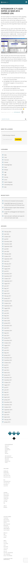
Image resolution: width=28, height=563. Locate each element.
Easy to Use (7, 458)
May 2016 (6, 315)
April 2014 (6, 335)
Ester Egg (8, 28)
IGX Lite (6, 447)
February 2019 (7, 264)
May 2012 (6, 367)
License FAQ (6, 485)
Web (5, 187)
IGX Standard (7, 448)
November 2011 (8, 380)
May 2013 (6, 353)
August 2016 (7, 308)
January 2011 (7, 399)
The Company (6, 543)
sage (5, 172)
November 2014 (8, 330)
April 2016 (6, 318)
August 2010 (7, 412)
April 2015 (6, 328)
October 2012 (7, 362)
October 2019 (7, 256)
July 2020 (6, 249)
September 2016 (8, 306)
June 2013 (6, 350)
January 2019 (7, 266)
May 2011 (6, 392)
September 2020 (8, 246)
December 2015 (8, 325)
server (5, 179)
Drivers (6, 452)
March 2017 (7, 293)
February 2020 (7, 254)
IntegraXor (17, 112)
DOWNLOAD (6, 471)
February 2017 (7, 296)
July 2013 (6, 348)
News (5, 167)
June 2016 (6, 313)
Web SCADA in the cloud (9, 457)
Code (5, 157)
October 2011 (7, 382)
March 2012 (7, 372)
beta (5, 155)
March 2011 (7, 397)
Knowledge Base (8, 165)
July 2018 (6, 271)
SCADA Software (6, 495)
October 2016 (7, 303)
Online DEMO (6, 468)
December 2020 (8, 241)
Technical (5, 535)
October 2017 (7, 278)
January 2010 (7, 422)
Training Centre (6, 498)
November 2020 (8, 244)
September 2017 (8, 281)
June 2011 (6, 390)
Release (6, 169)
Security (6, 177)
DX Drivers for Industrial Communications (13, 201)
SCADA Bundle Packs (7, 481)
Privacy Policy (6, 546)
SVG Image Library (7, 482)
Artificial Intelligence (7, 528)
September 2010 (8, 409)
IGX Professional (7, 449)
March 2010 (7, 417)
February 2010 (7, 419)
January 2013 (7, 355)
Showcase (6, 453)
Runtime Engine (6, 472)
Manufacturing (6, 525)
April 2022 (6, 234)
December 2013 (8, 340)
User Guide (5, 501)
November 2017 (8, 276)
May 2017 (6, 288)
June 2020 (6, 251)
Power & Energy (6, 519)
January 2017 (7, 298)
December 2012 (8, 357)
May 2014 (6, 333)
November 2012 (8, 360)
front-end (6, 160)
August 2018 (7, 268)
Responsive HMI (7, 461)
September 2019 (8, 259)
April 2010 (6, 414)
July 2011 (6, 387)
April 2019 (6, 261)
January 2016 (7, 323)
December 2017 (8, 273)
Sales (4, 534)
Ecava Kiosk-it (6, 484)
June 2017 (6, 286)
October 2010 (7, 407)
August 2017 (7, 283)
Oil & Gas (5, 522)
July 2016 (6, 310)
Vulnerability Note (8, 184)
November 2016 (8, 301)
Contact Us (5, 549)
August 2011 (7, 385)
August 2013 (7, 345)
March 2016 (7, 320)
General (6, 162)
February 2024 (7, 231)
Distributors (5, 507)
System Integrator (8, 182)
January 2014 (7, 338)
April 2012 (6, 370)
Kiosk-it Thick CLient (7, 475)
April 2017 (6, 291)
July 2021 (6, 239)
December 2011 (8, 377)
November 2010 (8, 404)
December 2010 (8, 402)
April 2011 (6, 395)
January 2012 (7, 375)
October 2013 (7, 343)
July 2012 (6, 365)
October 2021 (7, 236)
